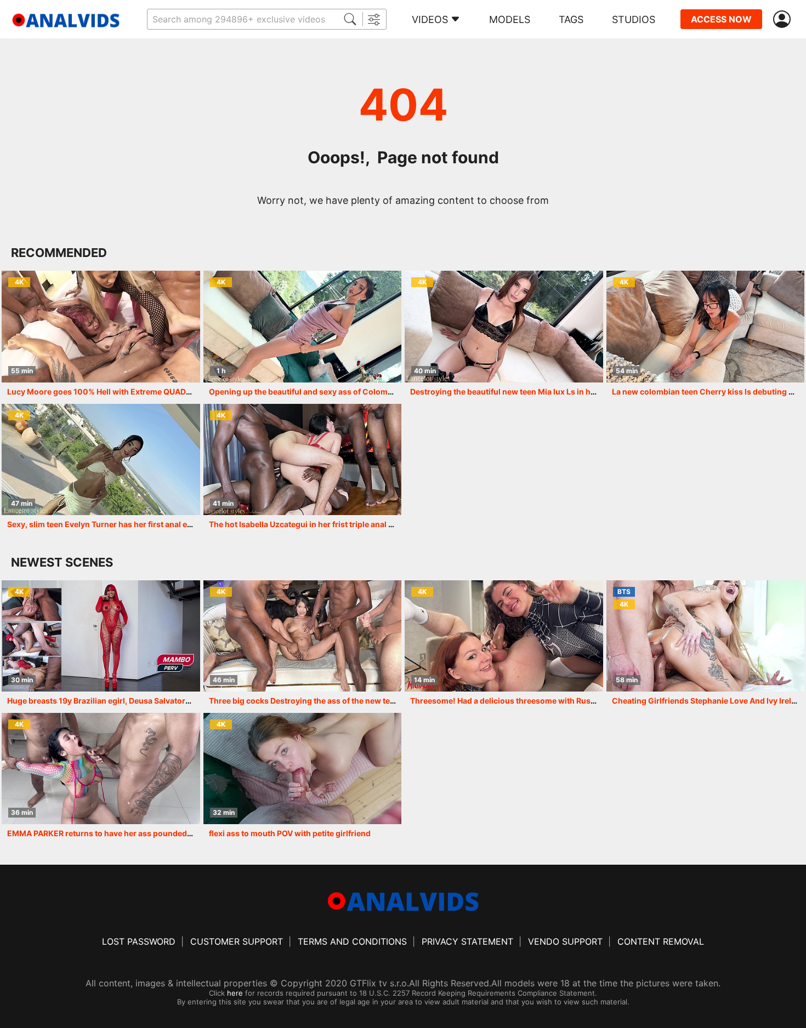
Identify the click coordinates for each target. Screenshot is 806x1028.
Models (509, 19)
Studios (633, 19)
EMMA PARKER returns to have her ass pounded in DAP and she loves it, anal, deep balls (170, 833)
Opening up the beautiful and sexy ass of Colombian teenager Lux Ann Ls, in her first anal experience (397, 391)
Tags (571, 19)
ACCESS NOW (721, 19)
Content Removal (660, 941)
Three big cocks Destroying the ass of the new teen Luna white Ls (330, 700)
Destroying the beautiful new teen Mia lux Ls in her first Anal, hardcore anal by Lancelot (572, 391)
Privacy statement (467, 941)
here (235, 993)
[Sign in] (784, 19)
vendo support (565, 941)
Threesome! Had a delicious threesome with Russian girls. (518, 700)
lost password (138, 941)
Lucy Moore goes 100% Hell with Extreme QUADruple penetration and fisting (150, 391)
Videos (430, 19)
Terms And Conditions (352, 941)
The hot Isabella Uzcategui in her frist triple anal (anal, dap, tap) (327, 524)
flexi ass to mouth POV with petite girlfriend (290, 833)
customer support (236, 941)
